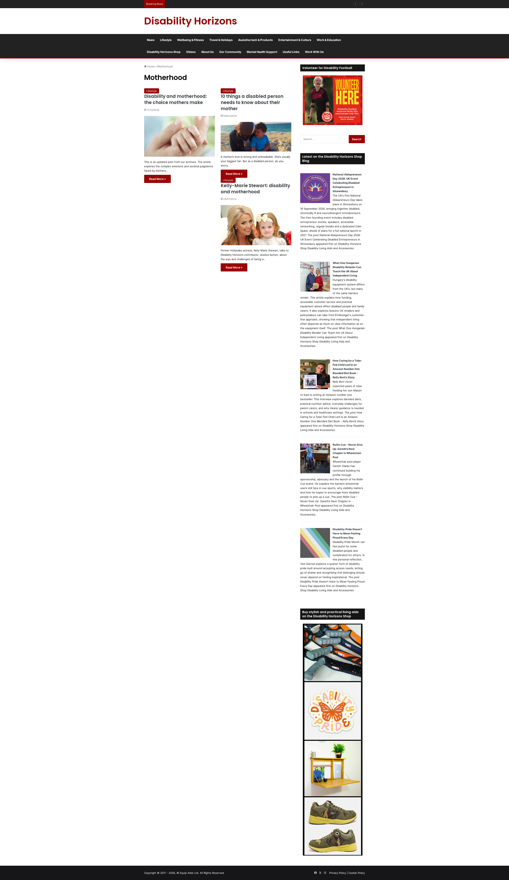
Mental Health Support (262, 51)
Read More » (157, 179)
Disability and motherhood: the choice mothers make (175, 99)
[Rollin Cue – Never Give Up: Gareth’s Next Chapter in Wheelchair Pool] (315, 472)
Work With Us (314, 51)
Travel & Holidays (221, 40)
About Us (207, 51)
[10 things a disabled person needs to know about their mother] (256, 136)
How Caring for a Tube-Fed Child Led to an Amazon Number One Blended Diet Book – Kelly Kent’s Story (347, 369)
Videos (191, 51)
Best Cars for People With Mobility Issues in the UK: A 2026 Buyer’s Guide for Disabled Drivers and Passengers (236, 4)
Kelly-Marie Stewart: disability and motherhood (255, 189)
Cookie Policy (356, 872)
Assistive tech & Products (255, 40)
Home (151, 66)
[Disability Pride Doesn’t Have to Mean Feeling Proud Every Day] (315, 556)
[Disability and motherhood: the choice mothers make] (179, 136)
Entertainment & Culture (294, 40)
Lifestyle (166, 40)
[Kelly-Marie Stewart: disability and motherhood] (256, 225)
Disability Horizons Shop (164, 51)
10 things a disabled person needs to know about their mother (252, 102)
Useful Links (291, 51)
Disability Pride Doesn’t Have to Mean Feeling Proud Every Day (347, 533)
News (150, 40)
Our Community (230, 51)
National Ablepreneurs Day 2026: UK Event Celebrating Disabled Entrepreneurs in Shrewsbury (347, 183)
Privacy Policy (337, 872)
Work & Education (329, 40)
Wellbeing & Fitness (190, 40)
